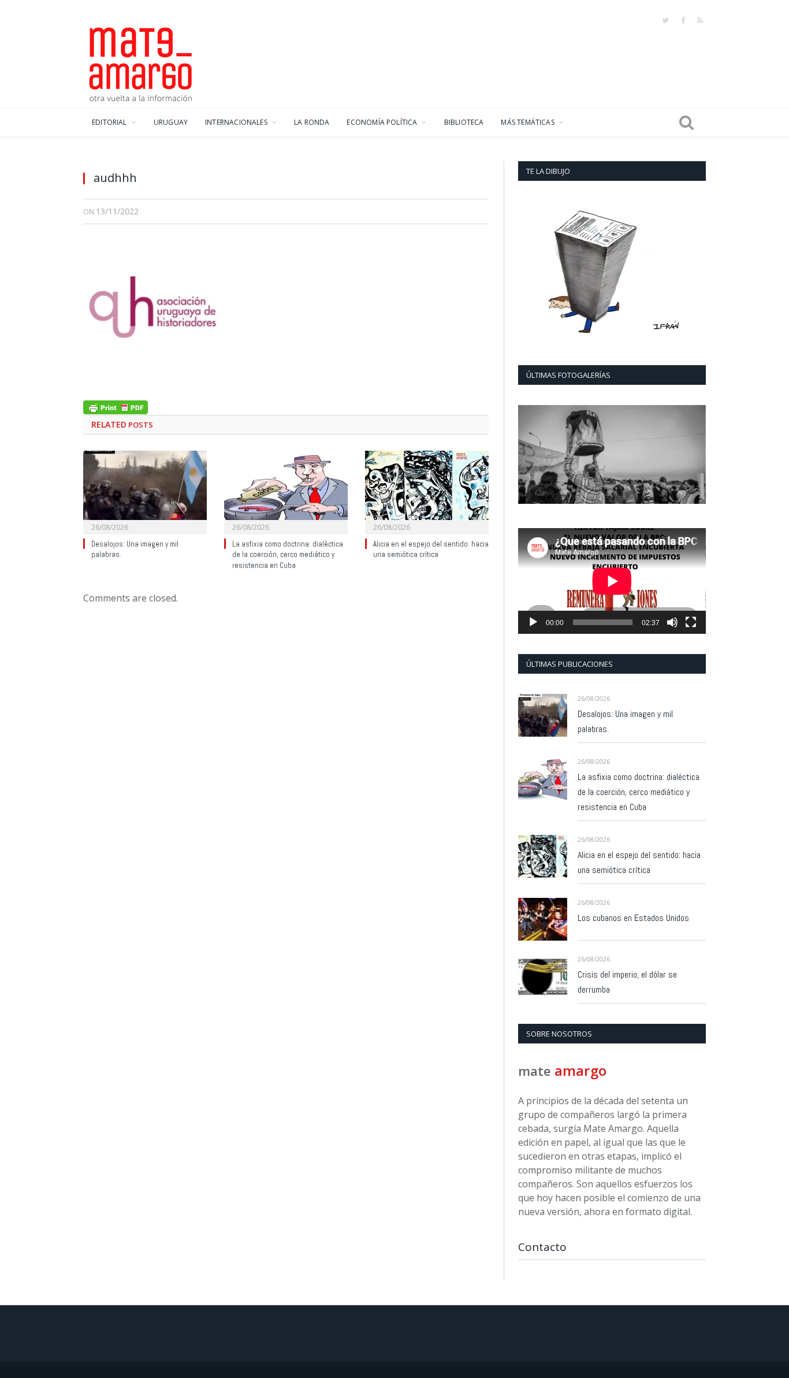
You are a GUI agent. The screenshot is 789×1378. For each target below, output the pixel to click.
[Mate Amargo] (141, 62)
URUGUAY (171, 122)
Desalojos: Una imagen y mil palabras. (625, 721)
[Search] (686, 122)
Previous (531, 455)
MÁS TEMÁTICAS (527, 122)
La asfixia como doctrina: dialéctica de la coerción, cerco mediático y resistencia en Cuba (287, 555)
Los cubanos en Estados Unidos (633, 918)
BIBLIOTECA (464, 122)
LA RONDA (311, 122)
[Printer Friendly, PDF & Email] (115, 405)
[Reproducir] (533, 622)
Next (693, 455)
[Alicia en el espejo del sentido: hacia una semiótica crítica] (427, 491)
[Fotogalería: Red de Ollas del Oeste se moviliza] (612, 454)
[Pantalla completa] (691, 622)
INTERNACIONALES (236, 122)
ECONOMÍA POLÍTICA (382, 122)
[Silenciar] (672, 622)
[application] (612, 581)
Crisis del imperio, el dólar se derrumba (627, 982)
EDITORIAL (109, 122)
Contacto (542, 1246)
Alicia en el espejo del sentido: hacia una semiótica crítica (431, 549)
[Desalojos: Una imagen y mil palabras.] (145, 491)
